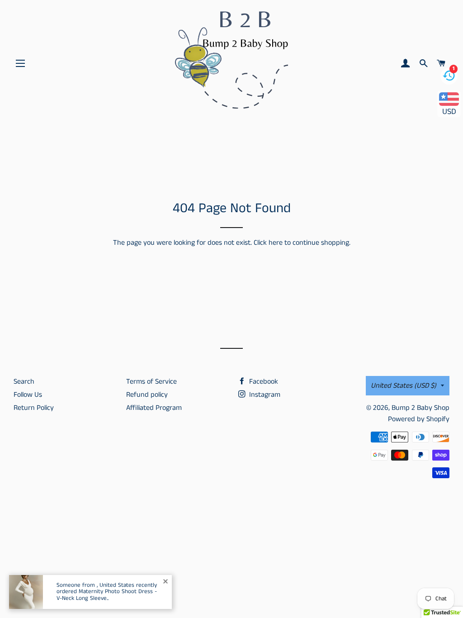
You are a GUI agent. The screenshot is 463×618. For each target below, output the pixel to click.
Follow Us (28, 395)
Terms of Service (151, 381)
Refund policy (147, 395)
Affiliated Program (154, 408)
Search (24, 381)
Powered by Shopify (418, 419)
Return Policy (34, 408)
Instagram (263, 395)
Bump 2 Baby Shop (420, 408)
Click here (268, 243)
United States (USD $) (403, 385)
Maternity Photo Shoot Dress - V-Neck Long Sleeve (107, 594)
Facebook (262, 381)
